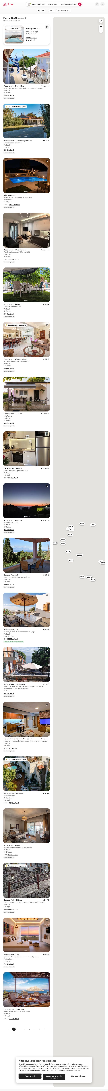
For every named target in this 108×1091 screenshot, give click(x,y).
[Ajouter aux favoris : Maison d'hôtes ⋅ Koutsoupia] (47, 650)
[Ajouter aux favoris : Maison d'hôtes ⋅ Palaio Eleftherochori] (47, 704)
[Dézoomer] (101, 26)
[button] (31, 38)
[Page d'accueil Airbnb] (8, 4)
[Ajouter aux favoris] (47, 27)
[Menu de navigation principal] (102, 4)
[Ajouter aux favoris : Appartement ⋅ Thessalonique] (47, 215)
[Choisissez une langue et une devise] (97, 4)
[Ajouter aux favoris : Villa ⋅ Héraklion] (47, 161)
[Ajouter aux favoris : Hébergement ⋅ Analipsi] (47, 434)
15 (39, 1029)
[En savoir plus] (19, 20)
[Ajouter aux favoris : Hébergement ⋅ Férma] (47, 920)
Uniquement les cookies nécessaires (54, 1077)
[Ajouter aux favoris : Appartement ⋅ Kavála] (47, 811)
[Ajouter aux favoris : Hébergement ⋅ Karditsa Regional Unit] (47, 106)
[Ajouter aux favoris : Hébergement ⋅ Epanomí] (47, 379)
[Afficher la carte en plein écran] (101, 21)
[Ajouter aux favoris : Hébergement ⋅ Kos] (47, 595)
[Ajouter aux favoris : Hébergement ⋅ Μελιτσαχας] (47, 975)
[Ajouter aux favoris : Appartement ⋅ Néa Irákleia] (47, 51)
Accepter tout (30, 1076)
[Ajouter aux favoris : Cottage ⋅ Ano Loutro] (47, 540)
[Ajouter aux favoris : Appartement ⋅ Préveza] (47, 270)
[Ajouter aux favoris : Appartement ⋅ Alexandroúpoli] (47, 325)
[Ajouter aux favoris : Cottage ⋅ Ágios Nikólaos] (47, 865)
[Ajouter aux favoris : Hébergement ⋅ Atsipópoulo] (47, 759)
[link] (9, 1029)
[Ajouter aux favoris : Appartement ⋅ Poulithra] (47, 486)
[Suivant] (44, 1029)
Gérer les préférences (78, 1076)
